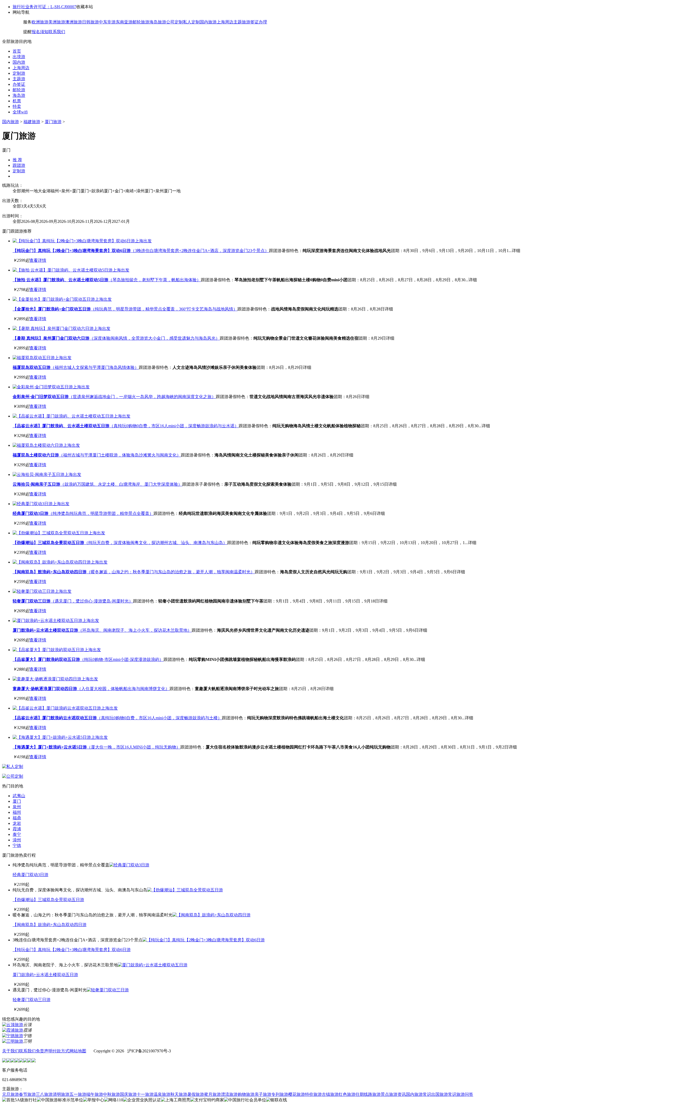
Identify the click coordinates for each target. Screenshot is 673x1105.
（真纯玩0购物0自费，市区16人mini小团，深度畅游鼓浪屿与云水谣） (126, 426)
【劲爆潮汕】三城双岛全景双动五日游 (48, 899)
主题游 (19, 79)
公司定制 (174, 22)
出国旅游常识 (443, 1094)
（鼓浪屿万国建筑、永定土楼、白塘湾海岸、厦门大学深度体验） (97, 484)
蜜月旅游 (212, 1094)
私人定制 (191, 22)
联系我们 (56, 31)
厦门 (17, 801)
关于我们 (10, 1051)
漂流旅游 (229, 1094)
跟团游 (19, 165)
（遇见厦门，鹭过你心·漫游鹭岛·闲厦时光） (73, 601)
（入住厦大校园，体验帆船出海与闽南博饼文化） (91, 688)
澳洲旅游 (73, 22)
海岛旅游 (157, 22)
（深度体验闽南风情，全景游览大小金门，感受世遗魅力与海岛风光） (116, 338)
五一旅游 (77, 1094)
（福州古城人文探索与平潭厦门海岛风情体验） (76, 367)
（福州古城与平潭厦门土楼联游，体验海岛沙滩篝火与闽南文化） (97, 455)
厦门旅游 (53, 121)
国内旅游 (208, 22)
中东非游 (107, 22)
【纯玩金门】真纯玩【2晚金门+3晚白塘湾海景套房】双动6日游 (72, 949)
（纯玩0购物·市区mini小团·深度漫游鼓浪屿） (88, 659)
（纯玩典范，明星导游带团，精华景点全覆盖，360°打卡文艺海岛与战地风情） (125, 309)
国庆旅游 (128, 1094)
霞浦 (17, 829)
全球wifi (20, 112)
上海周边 (225, 22)
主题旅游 (241, 22)
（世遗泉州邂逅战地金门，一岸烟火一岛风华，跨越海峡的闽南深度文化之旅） (114, 396)
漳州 (17, 840)
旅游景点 (380, 1094)
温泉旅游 (162, 1094)
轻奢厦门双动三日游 (31, 999)
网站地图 (77, 1051)
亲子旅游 (262, 1094)
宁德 (17, 845)
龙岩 (17, 823)
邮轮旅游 (140, 22)
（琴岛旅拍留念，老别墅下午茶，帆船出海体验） (107, 280)
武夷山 (19, 795)
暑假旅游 (195, 1094)
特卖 (17, 106)
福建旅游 (31, 121)
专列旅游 (279, 1094)
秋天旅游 (178, 1094)
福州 (17, 812)
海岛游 (19, 95)
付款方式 (61, 1051)
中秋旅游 (111, 1094)
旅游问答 (464, 1094)
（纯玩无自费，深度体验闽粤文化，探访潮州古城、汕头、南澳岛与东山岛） (120, 542)
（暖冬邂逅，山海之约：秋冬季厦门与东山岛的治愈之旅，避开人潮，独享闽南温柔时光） (134, 572)
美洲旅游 (56, 22)
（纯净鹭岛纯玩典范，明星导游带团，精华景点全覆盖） (83, 513)
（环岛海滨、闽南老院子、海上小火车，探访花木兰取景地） (102, 630)
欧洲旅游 (40, 22)
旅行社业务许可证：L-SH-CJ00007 (44, 6)
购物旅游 (246, 1094)
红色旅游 (347, 1094)
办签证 (19, 84)
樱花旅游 (296, 1094)
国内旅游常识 (418, 1094)
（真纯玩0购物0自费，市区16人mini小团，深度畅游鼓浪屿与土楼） (117, 718)
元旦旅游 (10, 1094)
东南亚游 (124, 22)
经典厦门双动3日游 (30, 874)
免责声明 (44, 1051)
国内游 (19, 62)
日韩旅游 (90, 22)
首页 (17, 51)
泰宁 (17, 834)
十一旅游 (145, 1094)
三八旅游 (44, 1094)
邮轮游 (19, 90)
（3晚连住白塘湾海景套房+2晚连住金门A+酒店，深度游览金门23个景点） (141, 250)
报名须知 (40, 31)
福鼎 (17, 818)
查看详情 (37, 260)
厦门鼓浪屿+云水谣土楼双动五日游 (45, 974)
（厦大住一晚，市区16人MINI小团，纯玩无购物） (96, 747)
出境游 (19, 56)
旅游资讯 (397, 1094)
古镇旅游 (330, 1094)
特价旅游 (313, 1094)
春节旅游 (27, 1094)
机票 (17, 101)
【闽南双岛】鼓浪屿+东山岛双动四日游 (49, 924)
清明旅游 (61, 1094)
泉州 (17, 807)
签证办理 (258, 22)
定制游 (19, 73)
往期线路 (363, 1094)
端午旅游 (94, 1094)
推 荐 (17, 160)
